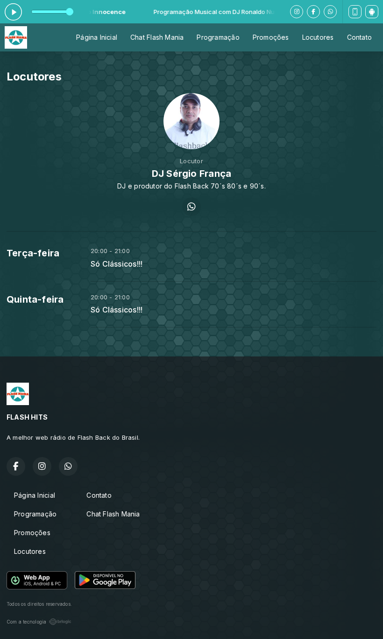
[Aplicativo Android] (371, 11)
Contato (359, 37)
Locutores (318, 37)
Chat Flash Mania (157, 37)
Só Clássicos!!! (116, 264)
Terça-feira (33, 253)
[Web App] (355, 11)
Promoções (271, 37)
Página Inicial (96, 37)
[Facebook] (313, 11)
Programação (218, 37)
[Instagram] (296, 11)
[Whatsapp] (330, 11)
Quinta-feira (35, 299)
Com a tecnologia (26, 621)
